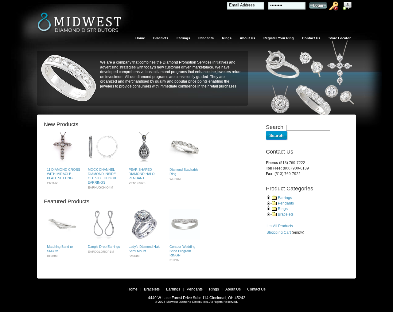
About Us (247, 38)
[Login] (318, 6)
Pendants (206, 38)
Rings (227, 38)
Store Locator (340, 38)
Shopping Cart (279, 232)
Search (274, 127)
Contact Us (311, 38)
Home (140, 38)
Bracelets (160, 38)
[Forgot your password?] (335, 7)
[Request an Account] (348, 7)
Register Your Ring (278, 38)
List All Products (280, 226)
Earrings (183, 38)
